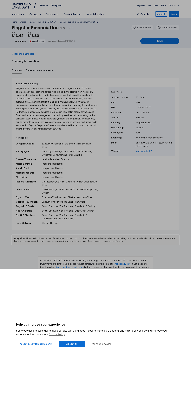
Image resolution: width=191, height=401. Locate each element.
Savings (34, 14)
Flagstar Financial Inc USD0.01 (42, 22)
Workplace (56, 5)
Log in (174, 14)
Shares (23, 22)
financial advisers (122, 263)
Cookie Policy (57, 334)
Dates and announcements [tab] (39, 70)
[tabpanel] (95, 154)
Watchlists (153, 5)
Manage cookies (101, 343)
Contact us (174, 5)
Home (14, 22)
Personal (44, 5)
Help (163, 5)
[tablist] (95, 70)
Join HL (161, 14)
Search (145, 14)
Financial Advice (73, 14)
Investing (17, 14)
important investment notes (70, 267)
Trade (160, 41)
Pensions (51, 14)
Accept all (71, 343)
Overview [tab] (17, 70)
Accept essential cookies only (35, 343)
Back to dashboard (24, 54)
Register (141, 5)
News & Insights (95, 14)
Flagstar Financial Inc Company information (78, 22)
